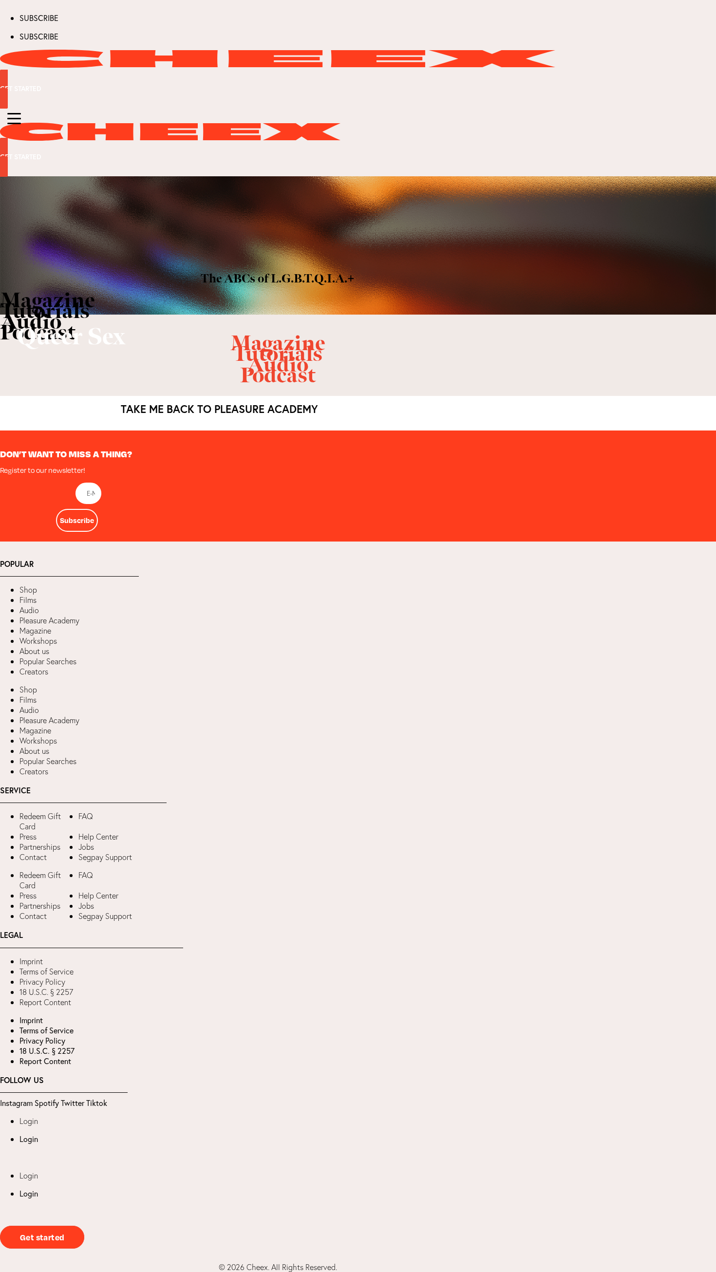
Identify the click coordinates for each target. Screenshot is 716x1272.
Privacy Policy (42, 982)
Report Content (45, 1002)
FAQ (85, 816)
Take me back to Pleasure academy (219, 409)
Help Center (98, 837)
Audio (29, 610)
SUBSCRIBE (38, 18)
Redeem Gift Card (40, 821)
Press (28, 837)
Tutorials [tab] (45, 311)
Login (28, 1121)
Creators (33, 671)
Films (28, 600)
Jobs (86, 847)
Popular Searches (47, 661)
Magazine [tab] (47, 301)
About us (34, 651)
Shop (28, 590)
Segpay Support (105, 857)
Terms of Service (46, 971)
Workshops (38, 641)
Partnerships (39, 847)
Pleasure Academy (49, 620)
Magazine (35, 631)
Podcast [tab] (37, 333)
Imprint (31, 961)
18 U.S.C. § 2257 (46, 992)
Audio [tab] (30, 322)
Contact (33, 857)
